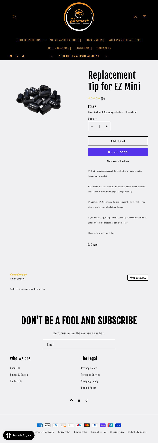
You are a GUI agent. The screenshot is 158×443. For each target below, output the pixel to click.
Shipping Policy (89, 381)
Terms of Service (90, 374)
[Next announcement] (106, 56)
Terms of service (98, 431)
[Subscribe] (110, 344)
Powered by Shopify (45, 432)
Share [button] (94, 244)
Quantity (92, 118)
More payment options (118, 161)
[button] (14, 16)
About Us (15, 368)
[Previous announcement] (51, 56)
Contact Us (16, 381)
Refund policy (64, 431)
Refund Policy (88, 387)
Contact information (137, 431)
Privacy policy (80, 431)
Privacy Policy (89, 368)
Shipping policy (117, 431)
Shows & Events (19, 374)
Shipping (108, 112)
